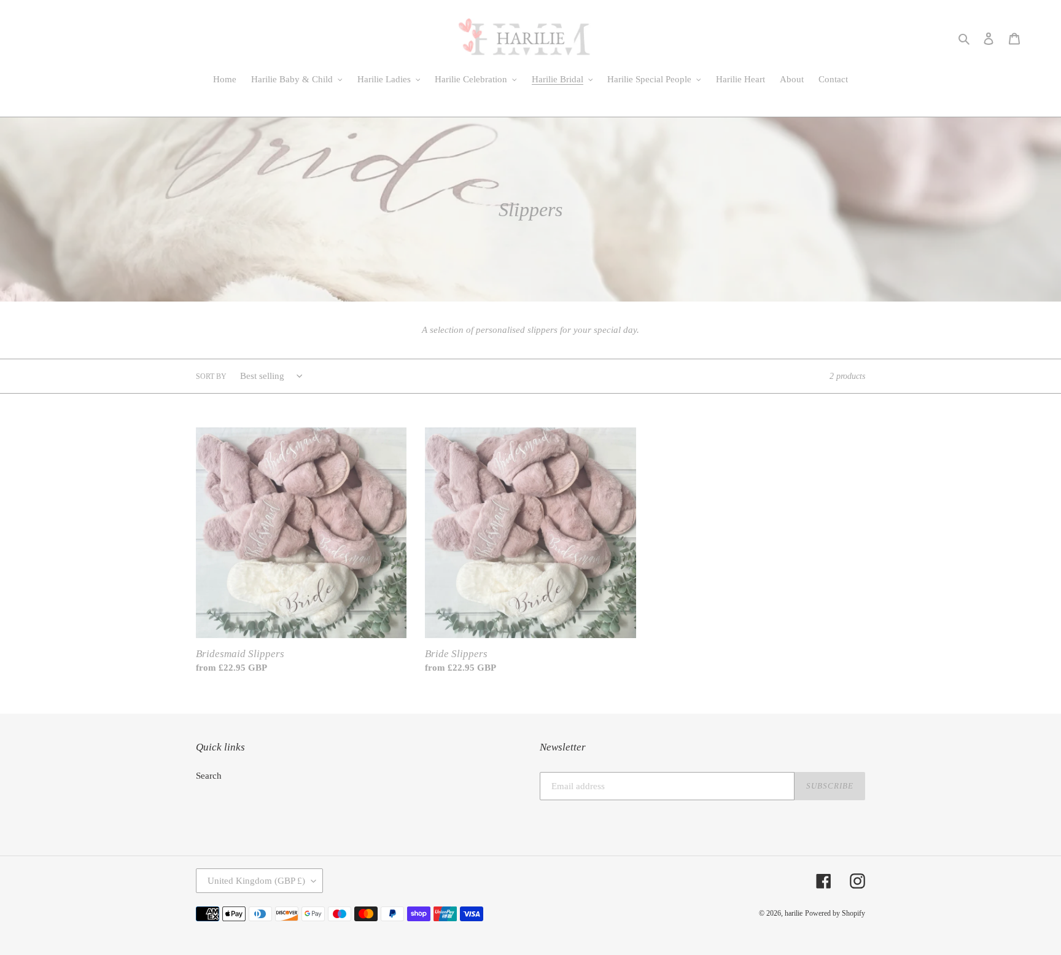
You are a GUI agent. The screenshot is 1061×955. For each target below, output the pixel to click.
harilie (794, 913)
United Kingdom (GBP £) (256, 881)
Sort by (211, 376)
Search (209, 776)
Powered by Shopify (835, 913)
